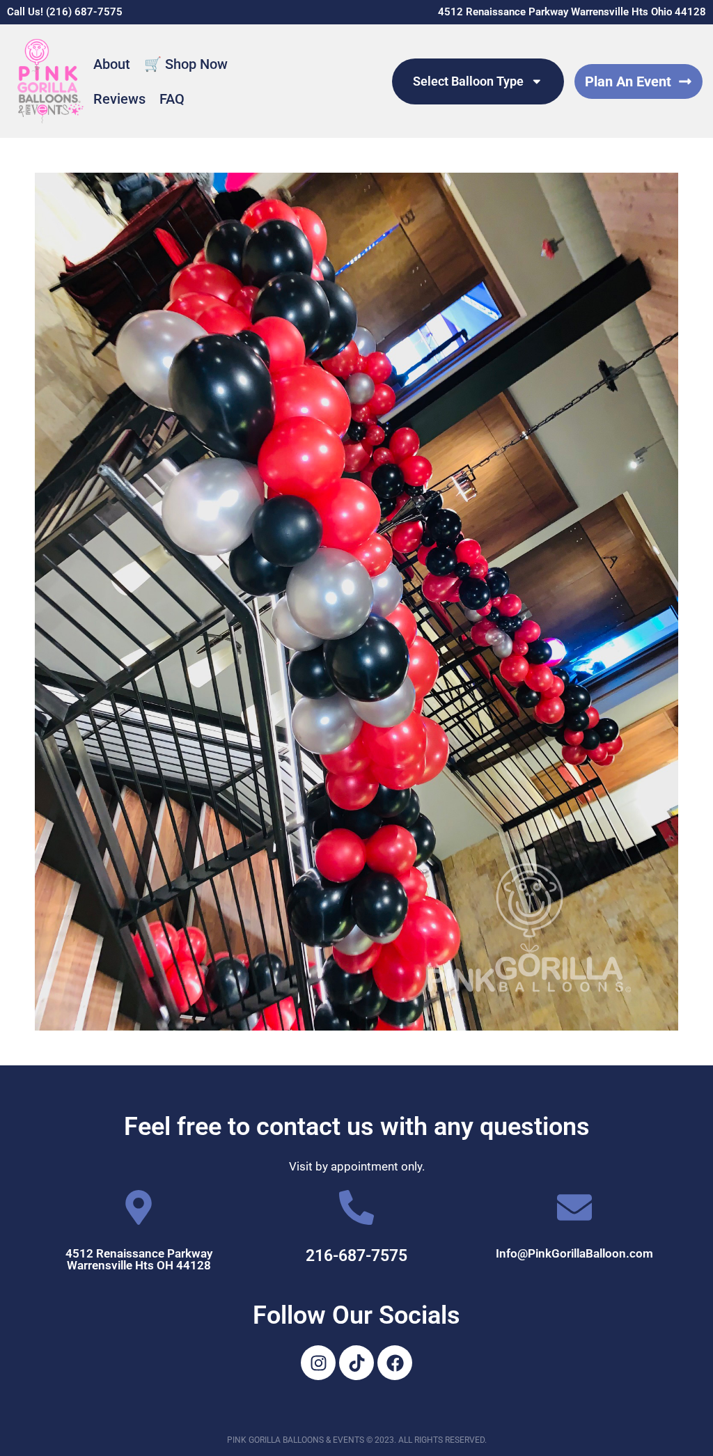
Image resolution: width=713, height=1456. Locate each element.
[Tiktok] (356, 1362)
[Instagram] (318, 1362)
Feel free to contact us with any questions (357, 1126)
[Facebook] (394, 1362)
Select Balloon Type (468, 81)
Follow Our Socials (356, 1315)
